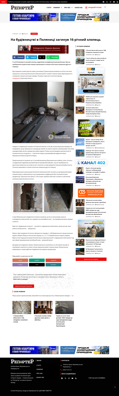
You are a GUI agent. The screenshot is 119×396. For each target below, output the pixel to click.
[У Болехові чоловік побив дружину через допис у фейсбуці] (80, 202)
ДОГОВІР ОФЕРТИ (45, 390)
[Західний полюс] (86, 7)
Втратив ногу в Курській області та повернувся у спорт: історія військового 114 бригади (96, 242)
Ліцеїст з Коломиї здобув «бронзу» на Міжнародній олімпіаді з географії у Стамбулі (95, 170)
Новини (56, 8)
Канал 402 (78, 8)
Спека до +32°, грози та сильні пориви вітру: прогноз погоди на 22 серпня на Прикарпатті (96, 152)
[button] (18, 57)
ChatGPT (36, 260)
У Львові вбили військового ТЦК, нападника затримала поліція (96, 51)
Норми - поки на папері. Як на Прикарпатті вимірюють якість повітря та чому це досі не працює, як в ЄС (95, 142)
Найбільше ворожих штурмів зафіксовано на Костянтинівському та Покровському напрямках (95, 99)
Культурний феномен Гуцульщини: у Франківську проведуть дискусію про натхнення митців (94, 180)
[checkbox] (115, 387)
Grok (37, 264)
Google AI (53, 260)
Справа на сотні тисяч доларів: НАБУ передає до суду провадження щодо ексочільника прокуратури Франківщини (96, 211)
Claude (20, 260)
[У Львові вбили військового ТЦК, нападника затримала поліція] (80, 52)
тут (73, 295)
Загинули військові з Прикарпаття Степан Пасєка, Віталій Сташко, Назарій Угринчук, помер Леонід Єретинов (96, 110)
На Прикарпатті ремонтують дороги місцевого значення (94, 250)
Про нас (67, 8)
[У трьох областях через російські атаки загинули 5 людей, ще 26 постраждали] (80, 60)
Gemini (20, 264)
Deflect (102, 378)
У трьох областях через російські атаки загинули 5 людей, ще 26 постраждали (96, 60)
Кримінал (34, 33)
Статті (49, 8)
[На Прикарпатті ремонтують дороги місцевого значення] (80, 251)
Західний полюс (95, 7)
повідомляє (16, 78)
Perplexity (53, 264)
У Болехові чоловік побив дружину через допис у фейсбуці (96, 201)
